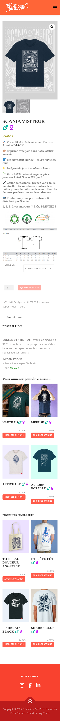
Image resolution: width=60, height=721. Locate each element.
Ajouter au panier (29, 288)
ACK (20, 145)
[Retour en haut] (30, 701)
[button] (52, 27)
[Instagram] (22, 685)
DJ (15, 145)
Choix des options (14, 435)
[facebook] (30, 685)
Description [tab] (14, 317)
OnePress (40, 709)
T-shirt (21, 306)
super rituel (9, 306)
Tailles (9, 264)
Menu (55, 6)
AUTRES (31, 302)
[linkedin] (38, 685)
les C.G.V (14, 367)
